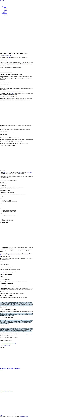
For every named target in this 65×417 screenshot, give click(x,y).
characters (20, 172)
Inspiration (5, 10)
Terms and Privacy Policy (24, 416)
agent (24, 64)
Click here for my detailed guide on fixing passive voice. (8, 272)
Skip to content (2, 0)
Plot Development (5, 55)
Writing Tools (4, 12)
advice (9, 57)
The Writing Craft (6, 8)
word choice (30, 172)
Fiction (5, 7)
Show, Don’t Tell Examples (6, 345)
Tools (4, 11)
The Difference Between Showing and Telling (9, 343)
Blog (2, 6)
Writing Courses (4, 13)
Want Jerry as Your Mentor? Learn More (5, 72)
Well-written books (29, 334)
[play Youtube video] (16, 111)
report (19, 78)
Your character (12, 93)
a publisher (27, 64)
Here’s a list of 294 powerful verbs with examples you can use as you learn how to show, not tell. (14, 254)
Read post (1, 415)
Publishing (5, 9)
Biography (5, 15)
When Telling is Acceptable (6, 344)
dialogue (4, 172)
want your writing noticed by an (19, 64)
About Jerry (5, 14)
